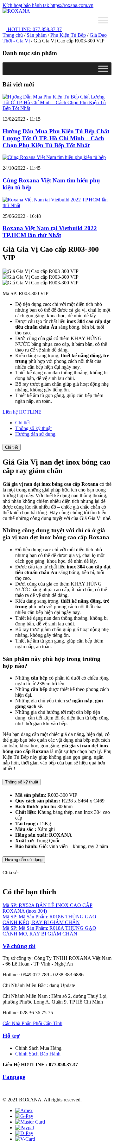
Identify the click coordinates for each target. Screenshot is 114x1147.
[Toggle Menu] (103, 20)
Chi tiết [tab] (22, 422)
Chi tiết (11, 447)
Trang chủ (13, 35)
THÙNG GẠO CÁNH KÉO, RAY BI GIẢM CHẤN (49, 919)
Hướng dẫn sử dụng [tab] (35, 434)
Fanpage (14, 1077)
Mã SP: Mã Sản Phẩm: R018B (34, 916)
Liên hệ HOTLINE (22, 412)
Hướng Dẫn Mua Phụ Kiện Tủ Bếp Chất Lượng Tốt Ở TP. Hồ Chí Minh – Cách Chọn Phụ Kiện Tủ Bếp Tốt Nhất (56, 138)
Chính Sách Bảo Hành (37, 1053)
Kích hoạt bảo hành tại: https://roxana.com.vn (48, 5)
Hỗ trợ (11, 1035)
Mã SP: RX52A (19, 905)
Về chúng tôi (19, 946)
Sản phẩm (37, 35)
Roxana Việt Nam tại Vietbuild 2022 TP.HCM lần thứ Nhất (50, 231)
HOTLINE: (34, 29)
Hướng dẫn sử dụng (23, 859)
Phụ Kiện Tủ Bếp (68, 35)
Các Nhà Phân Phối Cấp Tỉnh (32, 1023)
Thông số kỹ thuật (21, 782)
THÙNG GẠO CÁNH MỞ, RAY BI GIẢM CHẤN (49, 930)
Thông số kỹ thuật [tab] (33, 428)
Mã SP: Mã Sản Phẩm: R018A (34, 928)
